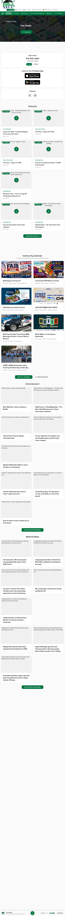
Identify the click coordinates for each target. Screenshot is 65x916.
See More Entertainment (32, 530)
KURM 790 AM (47, 9)
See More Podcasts (32, 236)
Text (37, 64)
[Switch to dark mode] (2, 13)
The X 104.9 (19, 9)
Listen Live (27, 32)
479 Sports (7, 129)
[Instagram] (35, 95)
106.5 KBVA (11, 9)
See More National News (32, 687)
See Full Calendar (24, 377)
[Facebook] (30, 95)
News (50, 13)
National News (32, 536)
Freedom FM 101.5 (37, 9)
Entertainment (32, 384)
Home (9, 13)
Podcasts (25, 13)
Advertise (55, 9)
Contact (59, 13)
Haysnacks (39, 160)
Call (30, 64)
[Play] (32, 913)
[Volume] (47, 913)
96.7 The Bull (28, 9)
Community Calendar (38, 13)
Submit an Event (42, 377)
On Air (17, 13)
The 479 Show (40, 129)
